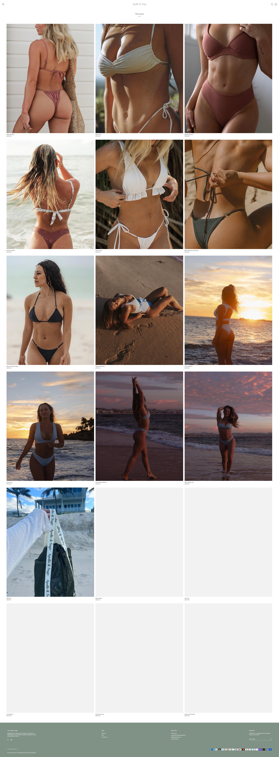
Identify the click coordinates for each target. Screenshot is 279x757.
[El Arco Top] (50, 426)
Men (103, 735)
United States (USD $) (11, 749)
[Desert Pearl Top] (139, 658)
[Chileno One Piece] (139, 310)
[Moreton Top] (139, 194)
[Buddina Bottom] (228, 78)
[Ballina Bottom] (50, 78)
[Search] (272, 4)
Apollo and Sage (24, 752)
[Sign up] (271, 739)
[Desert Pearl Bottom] (228, 658)
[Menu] (3, 4)
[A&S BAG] (50, 542)
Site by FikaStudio (32, 752)
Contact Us (104, 737)
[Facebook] (8, 739)
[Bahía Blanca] (139, 542)
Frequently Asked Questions (178, 735)
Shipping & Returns (176, 737)
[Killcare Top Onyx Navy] (50, 310)
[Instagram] (11, 739)
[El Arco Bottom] (228, 310)
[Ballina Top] (139, 78)
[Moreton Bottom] (50, 194)
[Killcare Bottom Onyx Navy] (228, 194)
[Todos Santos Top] (228, 426)
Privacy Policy (174, 739)
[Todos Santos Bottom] (139, 426)
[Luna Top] (228, 542)
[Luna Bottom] (50, 658)
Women (104, 733)
